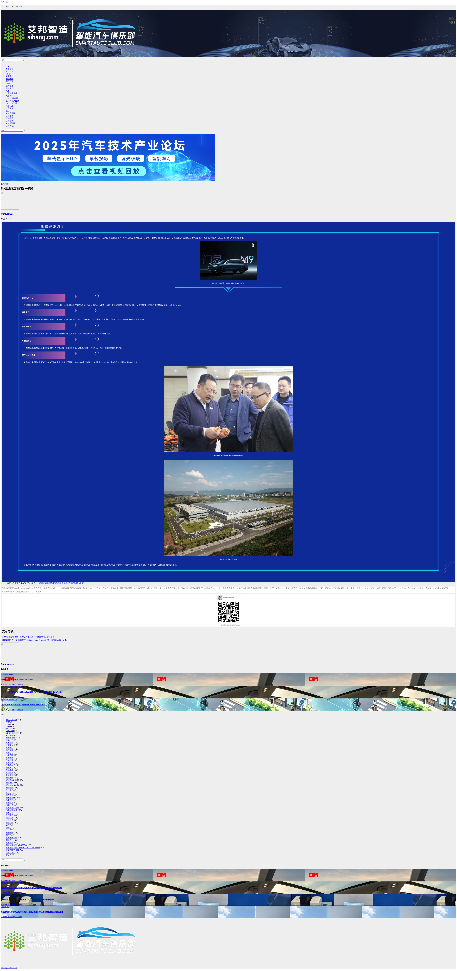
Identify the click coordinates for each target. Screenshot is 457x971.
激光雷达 (9, 86)
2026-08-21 (5, 904)
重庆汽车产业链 (12, 101)
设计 (8, 830)
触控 (8, 825)
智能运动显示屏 (12, 785)
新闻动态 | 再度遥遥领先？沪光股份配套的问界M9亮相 (62, 583)
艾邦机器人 (10, 126)
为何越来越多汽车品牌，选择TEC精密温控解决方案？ (24, 705)
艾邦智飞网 (10, 123)
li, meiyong (9, 214)
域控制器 (9, 750)
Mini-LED (10, 731)
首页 (8, 66)
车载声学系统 (11, 838)
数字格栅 (14, 98)
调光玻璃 (9, 81)
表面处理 (9, 823)
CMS (8, 84)
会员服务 (9, 116)
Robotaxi (9, 735)
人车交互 (9, 106)
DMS (8, 726)
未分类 (8, 790)
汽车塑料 (9, 803)
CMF (8, 722)
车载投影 (9, 840)
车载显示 (9, 71)
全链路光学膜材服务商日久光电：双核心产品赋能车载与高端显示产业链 (31, 692)
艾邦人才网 (10, 113)
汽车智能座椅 (11, 93)
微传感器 (9, 758)
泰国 (8, 813)
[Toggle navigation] (2, 58)
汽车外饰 (9, 96)
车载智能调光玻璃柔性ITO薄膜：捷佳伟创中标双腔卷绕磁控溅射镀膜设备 (32, 912)
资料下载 (9, 118)
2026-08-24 (5, 880)
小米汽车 (9, 755)
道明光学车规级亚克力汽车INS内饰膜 (17, 679)
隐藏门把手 (10, 853)
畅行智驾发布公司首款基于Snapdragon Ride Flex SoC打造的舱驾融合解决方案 (34, 640)
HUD (8, 74)
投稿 (8, 111)
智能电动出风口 (12, 780)
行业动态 (9, 818)
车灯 (8, 835)
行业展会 (9, 820)
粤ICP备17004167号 (9, 968)
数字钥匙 (9, 773)
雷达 (8, 855)
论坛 (8, 828)
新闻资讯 (9, 69)
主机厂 (8, 740)
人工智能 (9, 743)
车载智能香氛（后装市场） (17, 845)
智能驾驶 (13, 700)
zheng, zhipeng (17, 684)
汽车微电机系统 (12, 808)
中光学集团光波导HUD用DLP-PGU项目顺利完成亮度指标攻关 (27, 899)
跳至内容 (5, 2)
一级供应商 (10, 738)
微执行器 (9, 760)
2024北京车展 (11, 103)
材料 (11, 674)
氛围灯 (8, 91)
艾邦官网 (9, 121)
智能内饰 (9, 79)
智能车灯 (9, 88)
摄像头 (8, 76)
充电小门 (9, 748)
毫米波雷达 (10, 798)
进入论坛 (9, 108)
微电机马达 (10, 765)
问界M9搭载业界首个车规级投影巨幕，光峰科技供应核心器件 (28, 637)
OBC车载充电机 (12, 733)
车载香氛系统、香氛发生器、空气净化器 (23, 848)
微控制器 (9, 763)
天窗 (8, 753)
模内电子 (9, 795)
